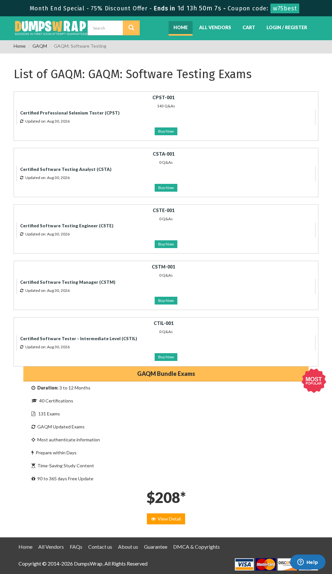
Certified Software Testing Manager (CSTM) (67, 282)
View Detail (168, 518)
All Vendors (215, 27)
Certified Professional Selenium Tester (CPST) (70, 112)
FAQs (76, 547)
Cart (249, 27)
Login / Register (287, 27)
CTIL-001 (163, 323)
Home (180, 27)
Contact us (100, 547)
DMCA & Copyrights (196, 547)
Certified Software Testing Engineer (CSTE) (66, 225)
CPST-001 (163, 97)
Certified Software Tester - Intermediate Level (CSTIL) (78, 338)
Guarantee (155, 547)
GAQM (39, 46)
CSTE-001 (163, 210)
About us (128, 547)
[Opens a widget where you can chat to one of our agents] (308, 563)
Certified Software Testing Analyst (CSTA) (66, 169)
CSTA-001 (163, 154)
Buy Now (166, 131)
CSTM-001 (163, 266)
